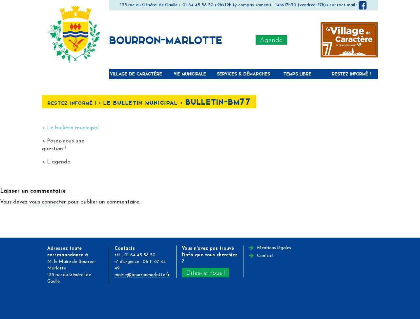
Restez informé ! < (75, 102)
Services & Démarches (243, 74)
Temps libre (297, 74)
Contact (265, 255)
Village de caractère (136, 74)
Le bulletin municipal (73, 128)
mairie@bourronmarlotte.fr (142, 274)
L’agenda (59, 162)
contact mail (342, 5)
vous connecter (47, 202)
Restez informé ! (351, 74)
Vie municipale (190, 74)
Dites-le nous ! (205, 273)
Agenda (271, 40)
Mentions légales (274, 247)
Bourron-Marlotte (165, 40)
